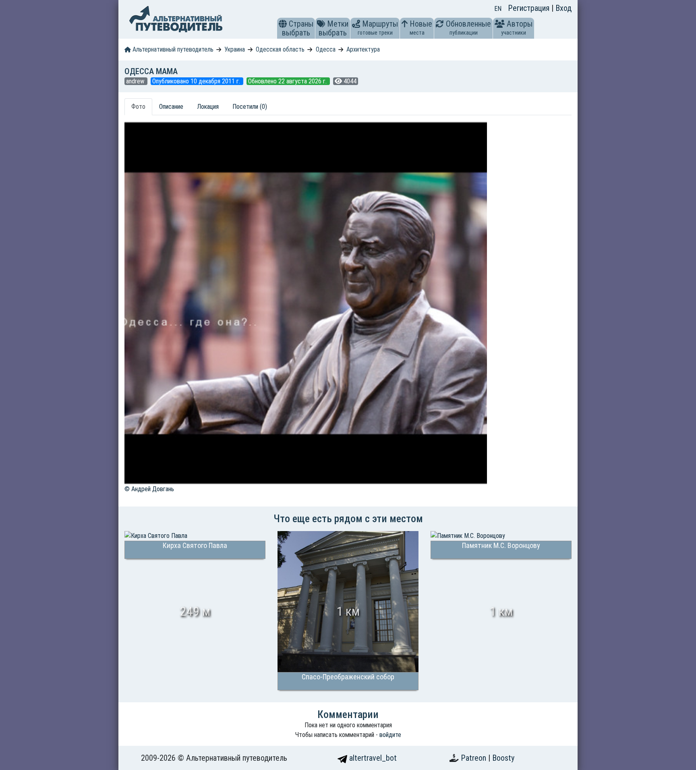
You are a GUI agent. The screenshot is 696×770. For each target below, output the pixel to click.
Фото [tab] (138, 106)
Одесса (326, 49)
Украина (234, 49)
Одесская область (280, 49)
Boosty (503, 758)
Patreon (474, 758)
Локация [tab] (208, 106)
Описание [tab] (171, 106)
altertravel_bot (372, 758)
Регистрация (529, 8)
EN (497, 8)
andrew (136, 81)
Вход (563, 8)
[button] (283, 24)
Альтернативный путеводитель (172, 49)
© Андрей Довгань (149, 489)
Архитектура (363, 49)
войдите (390, 735)
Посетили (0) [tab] (249, 106)
